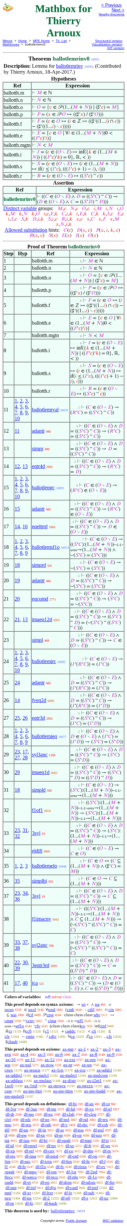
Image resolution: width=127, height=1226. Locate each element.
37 (25, 942)
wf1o (19, 1025)
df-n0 (65, 1198)
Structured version (108, 41)
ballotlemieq (44, 736)
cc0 (28, 1031)
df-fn (85, 1161)
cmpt (9, 1020)
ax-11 (30, 1059)
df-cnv (49, 1150)
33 (17, 942)
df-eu (48, 1114)
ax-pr (67, 1064)
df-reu (26, 1124)
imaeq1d (40, 772)
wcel (32, 1009)
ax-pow (47, 1064)
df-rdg (72, 1177)
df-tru (51, 1109)
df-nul (98, 1129)
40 (25, 983)
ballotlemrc (43, 487)
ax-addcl (104, 1070)
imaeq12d (42, 619)
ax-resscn (32, 1070)
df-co (68, 1150)
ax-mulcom (98, 1075)
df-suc (25, 1161)
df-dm (88, 1150)
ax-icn (80, 1070)
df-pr (58, 1135)
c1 (47, 1031)
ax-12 (50, 1059)
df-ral (83, 1119)
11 (17, 431)
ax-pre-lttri (32, 1091)
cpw (50, 1014)
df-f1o (40, 1166)
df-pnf (92, 1187)
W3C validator (113, 1220)
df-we (105, 1145)
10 (17, 418)
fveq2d (39, 700)
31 (25, 830)
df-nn (27, 1198)
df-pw (22, 1135)
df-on (92, 1156)
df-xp (10, 1150)
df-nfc (26, 1119)
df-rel (29, 1150)
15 (17, 509)
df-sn (40, 1135)
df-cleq (90, 1114)
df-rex (103, 1119)
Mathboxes (11, 44)
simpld (39, 790)
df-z (84, 1198)
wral (51, 1009)
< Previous (111, 5)
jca (35, 983)
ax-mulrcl (68, 1075)
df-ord (73, 1156)
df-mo (29, 1114)
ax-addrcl (14, 1075)
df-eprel (30, 1145)
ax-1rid (30, 1085)
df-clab (68, 1114)
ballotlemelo (44, 866)
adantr (38, 431)
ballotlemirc (44, 661)
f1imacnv (41, 919)
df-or (106, 1103)
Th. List (61, 41)
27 (17, 757)
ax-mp (68, 1049)
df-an (89, 1103)
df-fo (22, 1166)
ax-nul (25, 1064)
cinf (102, 1025)
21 (17, 619)
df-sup (11, 1187)
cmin (30, 1036)
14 (17, 526)
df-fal (70, 1109)
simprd (39, 565)
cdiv (53, 1036)
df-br (43, 1140)
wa (97, 1004)
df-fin (110, 1182)
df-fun (66, 1161)
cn (73, 1036)
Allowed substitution (26, 230)
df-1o (92, 1177)
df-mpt (86, 1140)
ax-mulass (42, 1080)
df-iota (46, 1161)
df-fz (29, 1203)
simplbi (39, 881)
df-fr (87, 1145)
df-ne (44, 1119)
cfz (109, 1036)
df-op (77, 1135)
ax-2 (94, 1049)
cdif (91, 1009)
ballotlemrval (45, 409)
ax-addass (14, 1080)
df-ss (60, 1129)
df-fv (60, 1166)
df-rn (107, 1150)
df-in (42, 1129)
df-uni (96, 1135)
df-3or (11, 1109)
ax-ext (69, 1059)
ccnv (30, 1020)
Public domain (76, 1220)
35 (17, 881)
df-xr (26, 1192)
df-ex (89, 1109)
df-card (71, 1187)
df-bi (72, 1103)
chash (12, 1041)
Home (22, 41)
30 (25, 962)
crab (70, 1009)
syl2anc (40, 945)
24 (17, 682)
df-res (10, 1156)
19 (17, 580)
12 (17, 466)
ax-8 (93, 1054)
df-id (10, 1145)
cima (52, 1020)
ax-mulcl (41, 1075)
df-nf (107, 1109)
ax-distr (69, 1080)
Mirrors (7, 41)
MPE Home (41, 41)
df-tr (105, 1140)
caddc (70, 1031)
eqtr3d (38, 718)
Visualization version (107, 44)
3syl (36, 833)
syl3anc (40, 754)
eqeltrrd (40, 526)
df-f (102, 1161)
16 (25, 526)
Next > (118, 10)
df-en (44, 1182)
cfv (37, 1025)
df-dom (65, 1182)
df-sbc (82, 1124)
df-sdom (88, 1182)
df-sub (88, 1192)
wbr (96, 1014)
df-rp (10, 1203)
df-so (69, 1145)
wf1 (80, 1020)
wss (13, 1014)
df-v (64, 1124)
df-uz (103, 1198)
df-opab (64, 1140)
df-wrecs (29, 1177)
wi (83, 1004)
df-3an (31, 1109)
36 (17, 899)
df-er (27, 1182)
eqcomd (40, 599)
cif (31, 1014)
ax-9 (111, 1054)
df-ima (30, 1156)
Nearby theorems (111, 14)
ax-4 (24, 1054)
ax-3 (107, 1049)
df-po (51, 1145)
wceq (9, 1009)
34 (25, 893)
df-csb (102, 1124)
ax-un (87, 1064)
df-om (51, 1171)
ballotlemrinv (69, 66)
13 (25, 466)
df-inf (31, 1187)
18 (17, 565)
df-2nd (91, 1171)
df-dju (50, 1187)
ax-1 (82, 1049)
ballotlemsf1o (46, 547)
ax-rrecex (85, 1085)
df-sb (10, 1114)
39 (17, 968)
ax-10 (11, 1059)
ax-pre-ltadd (95, 1091)
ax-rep (90, 1059)
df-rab (46, 1124)
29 (17, 772)
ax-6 (59, 1054)
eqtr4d (38, 466)
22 (17, 962)
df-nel (64, 1119)
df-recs (52, 1177)
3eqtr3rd (40, 965)
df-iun (24, 1140)
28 (25, 757)
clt (94, 1031)
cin (111, 1009)
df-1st (71, 1171)
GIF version (115, 48)
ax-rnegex (57, 1085)
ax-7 (76, 1054)
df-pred (52, 1156)
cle (7, 1036)
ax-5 (42, 1054)
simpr (37, 448)
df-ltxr (47, 1192)
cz (91, 1036)
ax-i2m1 (94, 1080)
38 (17, 948)
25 (17, 718)
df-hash (50, 1203)
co (83, 1025)
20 (17, 599)
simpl (37, 640)
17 (25, 751)
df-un (23, 1129)
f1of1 (37, 810)
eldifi (37, 851)
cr (10, 1031)
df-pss (78, 1129)
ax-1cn (57, 1070)
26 (25, 718)
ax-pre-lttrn (63, 1091)
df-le (68, 1192)
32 (17, 836)
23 (17, 751)
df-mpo (30, 1171)
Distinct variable (20, 208)
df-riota (80, 1166)
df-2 (46, 1198)
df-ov (101, 1166)
